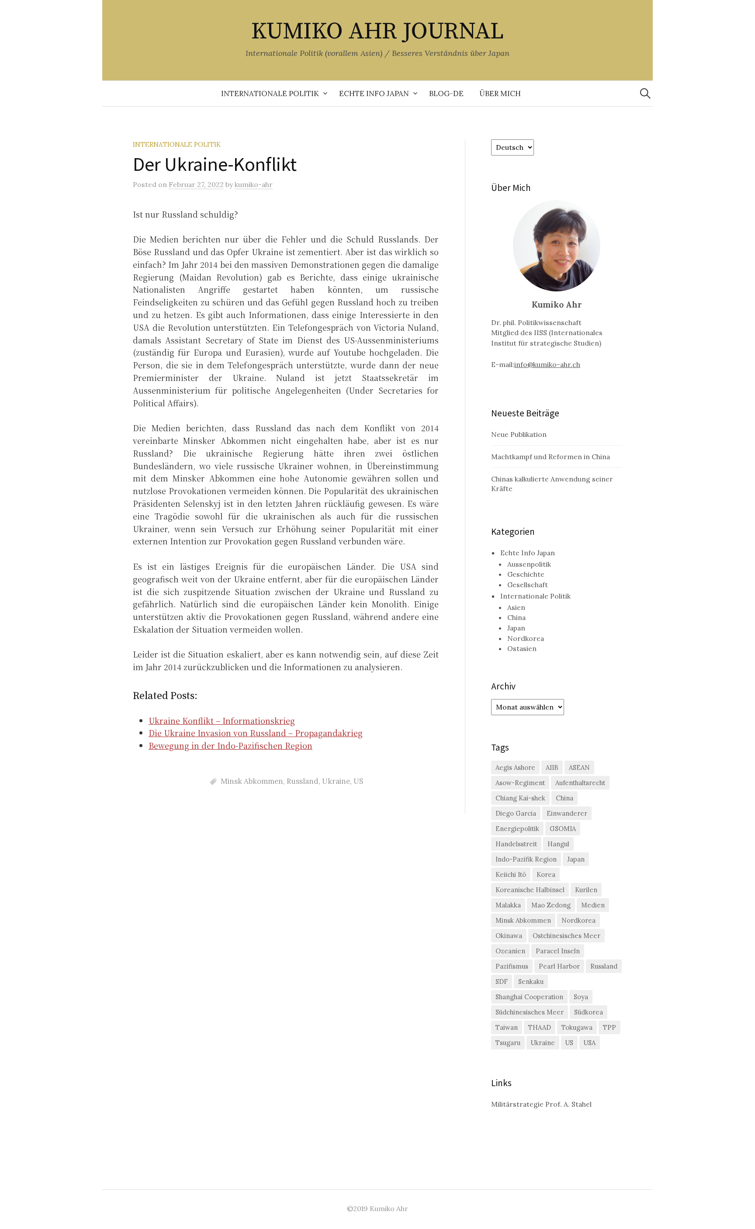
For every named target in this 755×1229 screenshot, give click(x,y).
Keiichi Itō (510, 874)
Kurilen (586, 890)
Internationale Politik (270, 93)
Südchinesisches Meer (529, 1012)
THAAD (539, 1027)
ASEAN (579, 767)
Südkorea (588, 1012)
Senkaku (531, 981)
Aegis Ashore (515, 767)
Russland (303, 781)
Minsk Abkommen (252, 781)
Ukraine (336, 781)
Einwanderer (567, 813)
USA (590, 1043)
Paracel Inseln (558, 951)
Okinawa (508, 935)
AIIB (552, 767)
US (358, 781)
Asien (516, 607)
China (516, 617)
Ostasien (522, 648)
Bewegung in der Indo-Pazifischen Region (230, 745)
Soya (581, 997)
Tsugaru (507, 1043)
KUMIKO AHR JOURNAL (377, 31)
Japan (516, 627)
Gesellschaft (527, 584)
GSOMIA (563, 828)
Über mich (500, 93)
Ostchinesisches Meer (566, 935)
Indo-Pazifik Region (526, 859)
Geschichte (525, 574)
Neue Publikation (519, 434)
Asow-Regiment (520, 783)
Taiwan (506, 1027)
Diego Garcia (515, 813)
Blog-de (446, 93)
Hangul (558, 844)
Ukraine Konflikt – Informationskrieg (222, 720)
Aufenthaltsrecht (580, 783)
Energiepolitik (517, 828)
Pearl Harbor (559, 966)
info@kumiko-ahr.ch (547, 364)
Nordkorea (525, 638)
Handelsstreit (516, 844)
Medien (593, 905)
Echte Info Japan (374, 93)
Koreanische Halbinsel (530, 890)
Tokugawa (576, 1027)
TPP (609, 1027)
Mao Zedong (551, 905)
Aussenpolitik (529, 564)
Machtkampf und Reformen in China (550, 456)
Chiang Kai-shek (520, 798)
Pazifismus (511, 966)
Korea (546, 874)
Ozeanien (510, 951)
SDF (501, 981)
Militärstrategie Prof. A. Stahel (541, 1104)
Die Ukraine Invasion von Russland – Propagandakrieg (256, 732)
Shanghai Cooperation (529, 997)
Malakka (508, 905)
